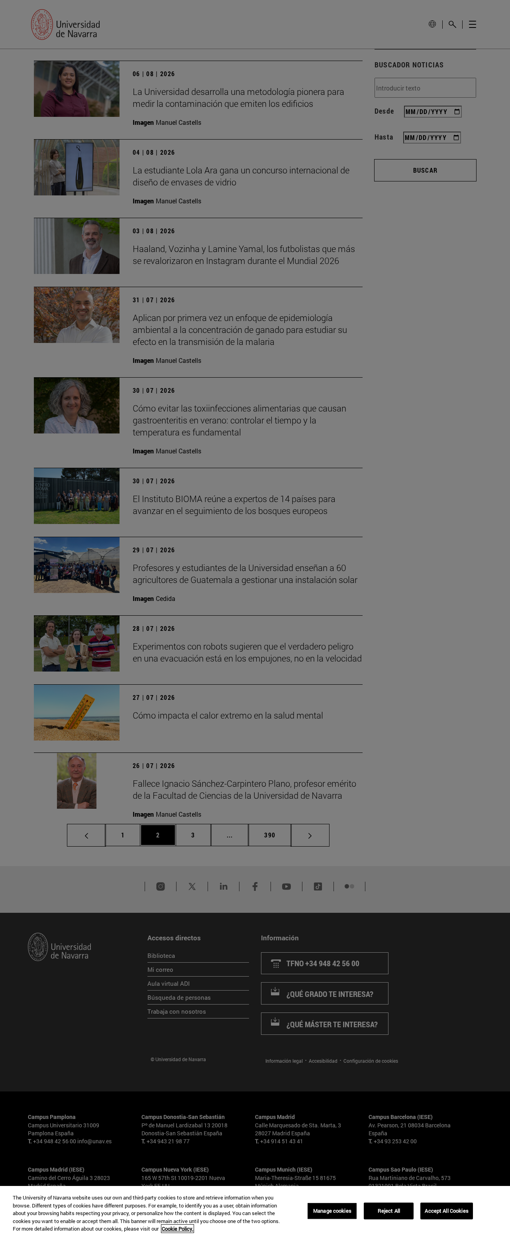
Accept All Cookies (446, 1210)
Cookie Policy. (177, 1228)
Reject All (389, 1210)
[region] (255, 1211)
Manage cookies (332, 1210)
